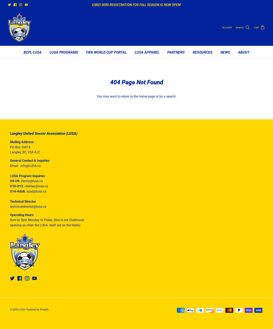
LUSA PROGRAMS (64, 52)
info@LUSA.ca (30, 166)
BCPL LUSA (33, 52)
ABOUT (244, 52)
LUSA (22, 309)
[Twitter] (9, 4)
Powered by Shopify (37, 309)
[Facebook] (15, 4)
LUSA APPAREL (147, 52)
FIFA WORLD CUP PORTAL (106, 52)
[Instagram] (20, 4)
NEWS (225, 52)
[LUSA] (19, 28)
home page (147, 96)
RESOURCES (202, 52)
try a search (167, 96)
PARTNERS (176, 52)
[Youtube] (26, 4)
